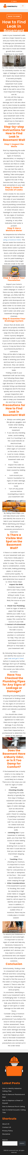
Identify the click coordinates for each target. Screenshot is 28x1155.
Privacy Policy (7, 1131)
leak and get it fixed (16, 658)
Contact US (6, 1127)
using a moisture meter (12, 240)
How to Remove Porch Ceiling (13, 1106)
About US (5, 1124)
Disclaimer (6, 1134)
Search (5, 1140)
